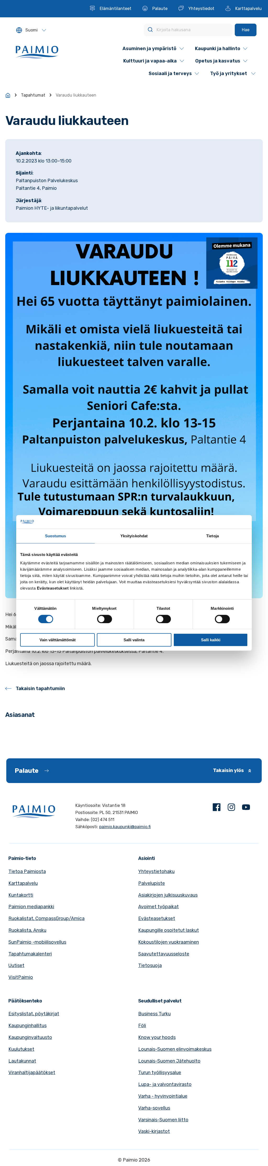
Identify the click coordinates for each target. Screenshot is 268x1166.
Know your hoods (157, 1037)
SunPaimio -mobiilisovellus (37, 942)
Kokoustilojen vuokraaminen (168, 942)
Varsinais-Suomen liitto (163, 1120)
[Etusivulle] (7, 95)
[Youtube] (246, 808)
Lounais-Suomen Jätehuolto (169, 1061)
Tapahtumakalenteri (30, 954)
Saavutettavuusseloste (163, 954)
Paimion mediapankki (31, 907)
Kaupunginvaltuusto (30, 1037)
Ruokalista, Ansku (27, 930)
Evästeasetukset (156, 918)
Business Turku (154, 1014)
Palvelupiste (151, 883)
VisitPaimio (20, 977)
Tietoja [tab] (212, 536)
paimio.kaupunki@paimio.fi (125, 826)
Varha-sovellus (154, 1108)
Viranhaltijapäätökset (31, 1072)
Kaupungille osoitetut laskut (168, 930)
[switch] (104, 619)
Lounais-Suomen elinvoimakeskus (174, 1049)
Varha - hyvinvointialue (162, 1096)
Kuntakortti (20, 895)
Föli (142, 1025)
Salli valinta (134, 640)
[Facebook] (216, 808)
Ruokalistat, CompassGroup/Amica (46, 918)
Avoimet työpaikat (158, 907)
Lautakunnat (22, 1061)
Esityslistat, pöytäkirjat (33, 1014)
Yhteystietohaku (156, 871)
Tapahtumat (33, 95)
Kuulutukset (21, 1049)
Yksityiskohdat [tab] (134, 536)
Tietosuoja (150, 965)
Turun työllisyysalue (159, 1072)
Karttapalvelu (23, 883)
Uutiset (16, 965)
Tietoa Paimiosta (27, 871)
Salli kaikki (210, 640)
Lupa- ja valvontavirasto (165, 1084)
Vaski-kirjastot (154, 1131)
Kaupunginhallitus (27, 1025)
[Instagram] (231, 808)
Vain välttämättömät (58, 640)
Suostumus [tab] (55, 536)
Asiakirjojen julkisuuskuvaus (168, 895)
